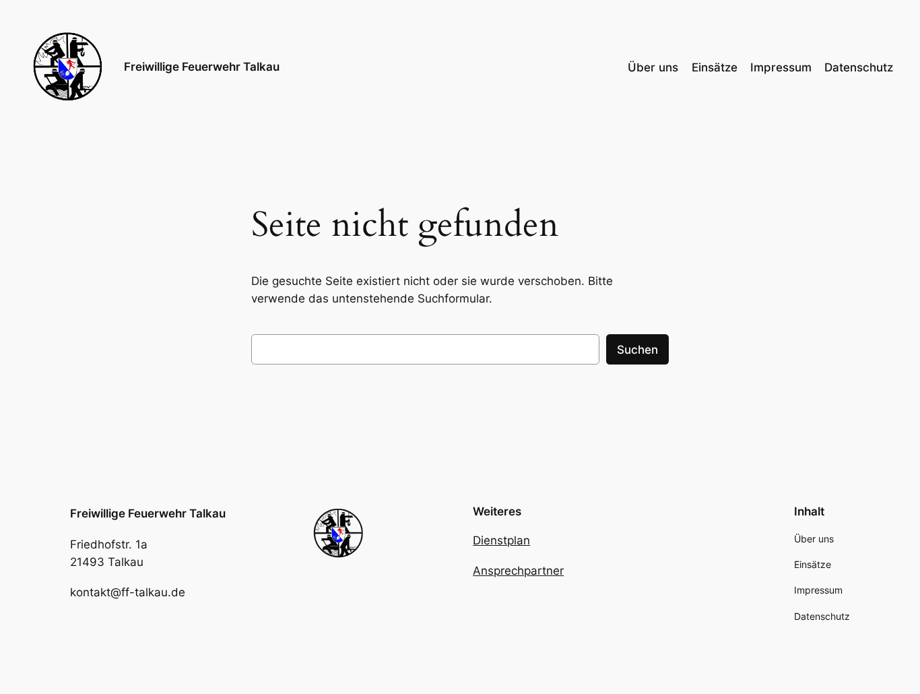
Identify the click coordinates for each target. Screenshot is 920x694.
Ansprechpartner (518, 570)
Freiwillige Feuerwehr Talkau (202, 66)
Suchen (637, 349)
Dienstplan (501, 540)
